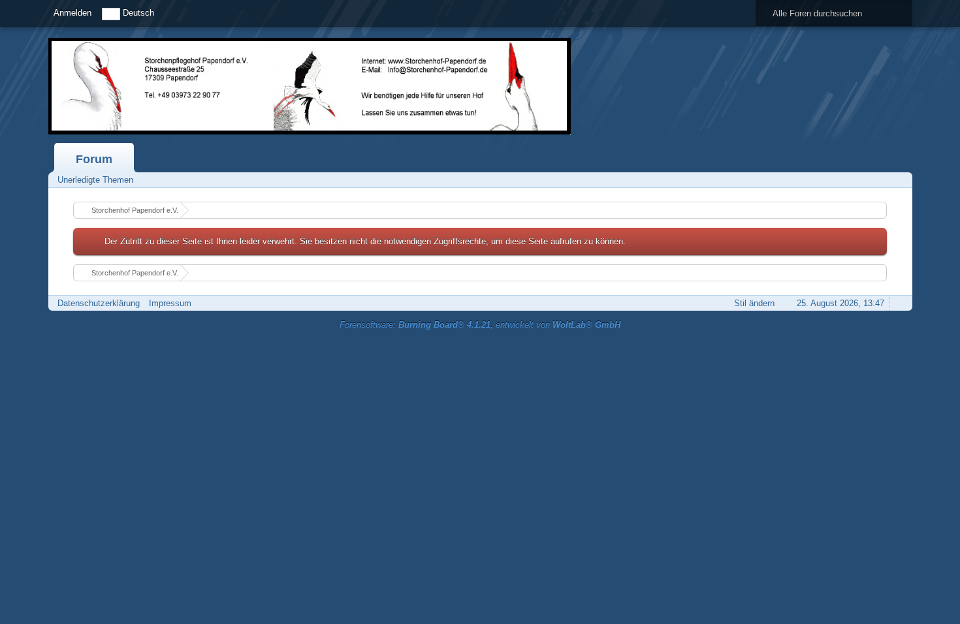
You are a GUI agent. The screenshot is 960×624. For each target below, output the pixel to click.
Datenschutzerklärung (98, 303)
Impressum (170, 303)
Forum (94, 159)
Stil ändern (754, 303)
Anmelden (72, 13)
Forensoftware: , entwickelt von (480, 325)
